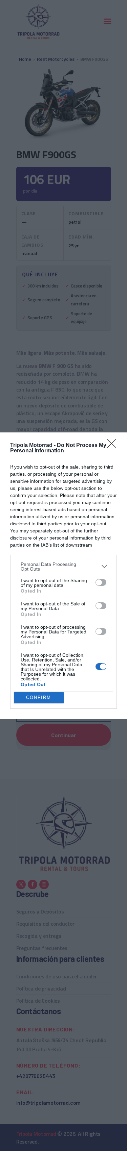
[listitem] (63, 566)
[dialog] (63, 575)
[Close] (113, 445)
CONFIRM (38, 697)
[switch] (101, 582)
